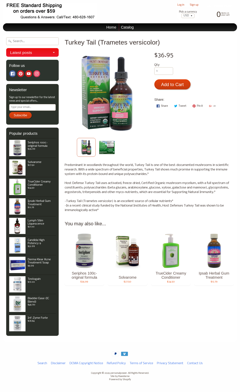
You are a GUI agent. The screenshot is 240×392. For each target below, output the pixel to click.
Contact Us (195, 363)
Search (42, 363)
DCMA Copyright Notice (86, 363)
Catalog (127, 27)
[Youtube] (28, 73)
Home (111, 27)
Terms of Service (141, 363)
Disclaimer (58, 363)
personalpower (118, 373)
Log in (180, 5)
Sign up (194, 5)
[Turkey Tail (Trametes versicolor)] (86, 147)
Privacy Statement (170, 363)
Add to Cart (172, 84)
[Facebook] (12, 73)
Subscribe (20, 115)
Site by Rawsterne (120, 376)
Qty (157, 65)
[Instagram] (36, 73)
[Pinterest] (20, 73)
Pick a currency (188, 12)
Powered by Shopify (120, 379)
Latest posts (21, 52)
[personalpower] (50, 11)
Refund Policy (116, 363)
